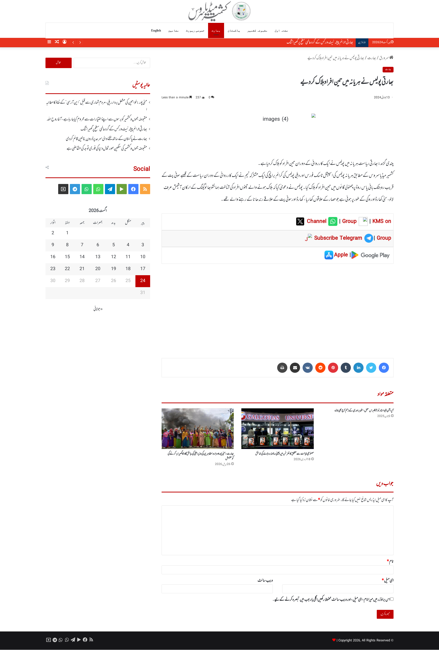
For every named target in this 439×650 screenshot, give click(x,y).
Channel (317, 221)
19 (113, 269)
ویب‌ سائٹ (265, 580)
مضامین (173, 30)
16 (52, 257)
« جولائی (98, 309)
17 (142, 269)
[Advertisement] (278, 307)
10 (142, 257)
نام (390, 561)
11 (128, 257)
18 (128, 269)
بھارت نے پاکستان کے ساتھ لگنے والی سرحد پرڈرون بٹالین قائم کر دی (106, 139)
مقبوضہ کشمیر (257, 30)
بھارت (216, 30)
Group (348, 221)
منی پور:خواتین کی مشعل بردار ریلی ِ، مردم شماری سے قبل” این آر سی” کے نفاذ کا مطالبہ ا (96, 106)
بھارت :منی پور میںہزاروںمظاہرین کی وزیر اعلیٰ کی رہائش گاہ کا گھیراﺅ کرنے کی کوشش (201, 456)
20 (97, 269)
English (156, 30)
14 (82, 257)
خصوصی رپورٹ (195, 30)
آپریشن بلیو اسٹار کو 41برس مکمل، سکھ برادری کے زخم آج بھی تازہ (364, 411)
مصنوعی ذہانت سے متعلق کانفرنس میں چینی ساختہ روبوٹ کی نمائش (284, 454)
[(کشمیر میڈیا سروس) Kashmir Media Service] (220, 11)
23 (52, 269)
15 (67, 257)
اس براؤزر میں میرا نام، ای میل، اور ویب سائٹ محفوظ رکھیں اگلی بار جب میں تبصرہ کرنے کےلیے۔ (331, 599)
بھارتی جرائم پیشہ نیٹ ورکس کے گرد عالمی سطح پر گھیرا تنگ (320, 42)
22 (67, 269)
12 (113, 257)
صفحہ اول (281, 30)
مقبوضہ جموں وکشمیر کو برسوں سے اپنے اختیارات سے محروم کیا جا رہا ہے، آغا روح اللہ (97, 119)
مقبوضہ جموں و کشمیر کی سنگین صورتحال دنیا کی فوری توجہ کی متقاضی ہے (107, 149)
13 (97, 257)
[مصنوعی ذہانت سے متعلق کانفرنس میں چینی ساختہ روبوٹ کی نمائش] (277, 428)
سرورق (384, 58)
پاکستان (234, 30)
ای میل (388, 580)
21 (82, 269)
